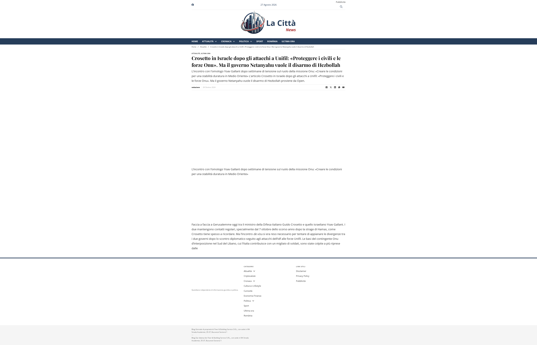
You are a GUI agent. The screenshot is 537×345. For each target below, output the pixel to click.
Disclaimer (301, 271)
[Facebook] (326, 87)
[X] (331, 87)
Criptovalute (249, 276)
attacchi (267, 239)
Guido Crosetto (292, 224)
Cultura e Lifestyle (252, 285)
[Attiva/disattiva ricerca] (341, 6)
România (296, 36)
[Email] (343, 87)
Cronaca (249, 36)
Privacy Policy (302, 276)
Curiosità (248, 290)
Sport (283, 36)
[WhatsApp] (339, 87)
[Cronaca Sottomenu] (257, 36)
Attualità (231, 36)
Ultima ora (311, 36)
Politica (267, 36)
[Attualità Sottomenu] (239, 36)
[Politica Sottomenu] (274, 36)
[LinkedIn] (335, 87)
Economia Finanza (252, 295)
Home (218, 36)
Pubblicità (340, 2)
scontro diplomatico (232, 239)
